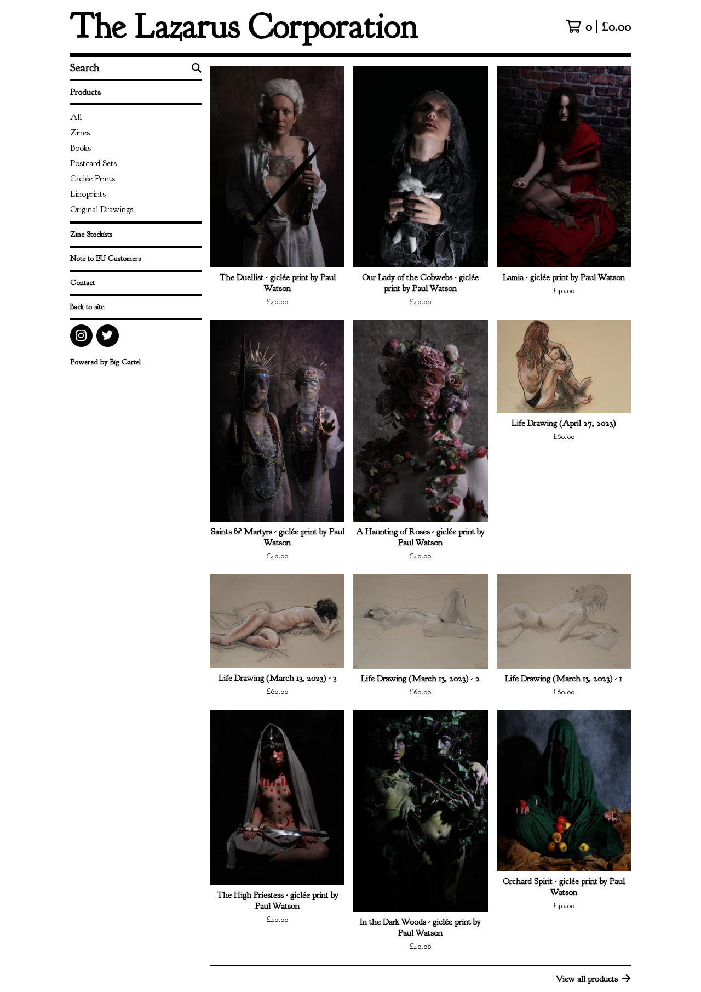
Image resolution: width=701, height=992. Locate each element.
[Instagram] (81, 335)
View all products (587, 978)
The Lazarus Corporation (244, 26)
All (76, 117)
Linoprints (88, 194)
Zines (80, 132)
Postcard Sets (93, 163)
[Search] (196, 68)
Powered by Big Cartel (105, 362)
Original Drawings (101, 209)
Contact (82, 282)
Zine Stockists (91, 234)
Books (80, 147)
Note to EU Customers (105, 258)
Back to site (87, 306)
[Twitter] (107, 335)
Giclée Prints (92, 178)
